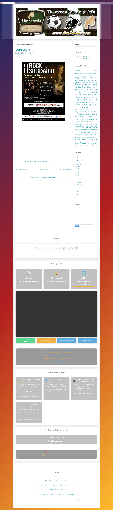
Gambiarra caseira (84, 106)
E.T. (81, 99)
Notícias (36, 161)
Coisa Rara (26, 161)
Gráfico (93, 106)
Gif (90, 106)
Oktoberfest (78, 121)
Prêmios (79, 127)
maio (77, 171)
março (78, 166)
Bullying (95, 84)
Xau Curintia (91, 143)
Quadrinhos (89, 127)
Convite (93, 94)
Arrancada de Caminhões (91, 78)
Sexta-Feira (78, 131)
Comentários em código (56, 477)
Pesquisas (77, 124)
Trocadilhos (83, 136)
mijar (92, 145)
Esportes (78, 101)
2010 (78, 158)
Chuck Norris (79, 91)
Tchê (89, 132)
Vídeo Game (92, 141)
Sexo (96, 129)
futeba (85, 145)
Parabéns (83, 123)
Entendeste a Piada (90, 99)
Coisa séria (87, 92)
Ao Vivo (83, 78)
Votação (87, 141)
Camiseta (78, 86)
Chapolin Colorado (80, 89)
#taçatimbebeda (79, 73)
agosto (78, 178)
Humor (85, 107)
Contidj (77, 501)
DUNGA (77, 97)
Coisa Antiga (93, 91)
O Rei (93, 119)
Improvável (89, 110)
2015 (78, 196)
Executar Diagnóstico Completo (25, 340)
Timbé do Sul (88, 134)
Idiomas (77, 110)
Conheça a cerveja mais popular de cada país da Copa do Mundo (56, 485)
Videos (80, 139)
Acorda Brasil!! (93, 73)
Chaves (95, 89)
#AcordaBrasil (83, 70)
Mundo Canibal (86, 116)
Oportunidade (85, 121)
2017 (78, 198)
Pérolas (84, 127)
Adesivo (77, 75)
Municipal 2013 (78, 118)
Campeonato (87, 86)
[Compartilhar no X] (20, 53)
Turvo (94, 136)
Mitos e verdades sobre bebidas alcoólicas (56, 480)
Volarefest (82, 141)
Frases (86, 104)
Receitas (95, 127)
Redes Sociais (78, 129)
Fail (82, 101)
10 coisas (86, 73)
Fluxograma (78, 104)
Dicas (92, 97)
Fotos (82, 104)
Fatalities (94, 101)
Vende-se (95, 137)
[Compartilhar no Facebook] (22, 53)
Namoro (92, 118)
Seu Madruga (91, 129)
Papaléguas (77, 122)
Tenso (93, 132)
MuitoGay (89, 114)
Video (76, 139)
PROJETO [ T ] (93, 121)
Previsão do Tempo (89, 126)
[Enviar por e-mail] (16, 53)
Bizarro (78, 84)
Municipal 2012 (93, 116)
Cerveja (95, 87)
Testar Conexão (46, 340)
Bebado (77, 82)
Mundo (80, 116)
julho (77, 175)
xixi (76, 146)
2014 (78, 194)
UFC (96, 136)
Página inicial (44, 169)
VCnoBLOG (90, 137)
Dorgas (77, 99)
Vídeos (84, 143)
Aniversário (78, 78)
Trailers (77, 136)
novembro (79, 184)
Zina (96, 143)
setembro (79, 180)
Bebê (81, 82)
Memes (81, 114)
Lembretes (95, 109)
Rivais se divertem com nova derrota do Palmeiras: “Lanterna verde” (56, 494)
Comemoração (86, 94)
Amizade (78, 77)
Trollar (89, 136)
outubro (78, 182)
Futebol (91, 104)
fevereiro (78, 164)
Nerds (95, 118)
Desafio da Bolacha (83, 97)
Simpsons (77, 132)
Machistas (78, 113)
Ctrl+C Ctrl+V (84, 96)
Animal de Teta (89, 77)
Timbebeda (79, 134)
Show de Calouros (88, 131)
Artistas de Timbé (79, 80)
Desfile (89, 97)
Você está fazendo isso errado (86, 140)
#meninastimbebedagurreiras (82, 71)
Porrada (82, 126)
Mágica (84, 118)
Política (77, 126)
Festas (32, 161)
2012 (78, 189)
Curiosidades (91, 96)
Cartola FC (90, 87)
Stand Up (83, 132)
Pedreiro (88, 122)
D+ (96, 96)
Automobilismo (88, 80)
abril (77, 169)
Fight (86, 103)
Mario (83, 113)
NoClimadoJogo (83, 119)
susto (95, 145)
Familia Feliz (88, 101)
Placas (87, 124)
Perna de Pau (93, 122)
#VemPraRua (94, 70)
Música (88, 118)
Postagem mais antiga (65, 169)
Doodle (95, 97)
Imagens (83, 110)
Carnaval (84, 87)
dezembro (79, 187)
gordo (89, 145)
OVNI (96, 119)
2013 (78, 192)
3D (89, 73)
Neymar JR (77, 119)
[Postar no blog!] (18, 53)
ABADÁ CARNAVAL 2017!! (56, 489)
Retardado (84, 129)
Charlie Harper (89, 89)
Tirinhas (95, 134)
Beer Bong (86, 82)
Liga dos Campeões (92, 111)
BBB (93, 80)
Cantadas (94, 86)
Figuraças (91, 103)
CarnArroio (78, 87)
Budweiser (90, 84)
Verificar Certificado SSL (66, 340)
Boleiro (85, 84)
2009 (78, 155)
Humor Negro (93, 108)
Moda (84, 114)
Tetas (96, 132)
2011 (78, 160)
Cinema (87, 91)
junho (78, 173)
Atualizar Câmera (87, 340)
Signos (96, 131)
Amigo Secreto (89, 75)
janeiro (78, 162)
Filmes (96, 102)
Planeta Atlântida (93, 124)
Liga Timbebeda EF (81, 111)
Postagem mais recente (22, 169)
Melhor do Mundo (89, 113)
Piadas (82, 124)
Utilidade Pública (44, 161)
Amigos (95, 75)
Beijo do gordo (93, 82)
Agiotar (82, 75)
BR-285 (95, 80)
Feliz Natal (77, 102)
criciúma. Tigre (79, 145)
